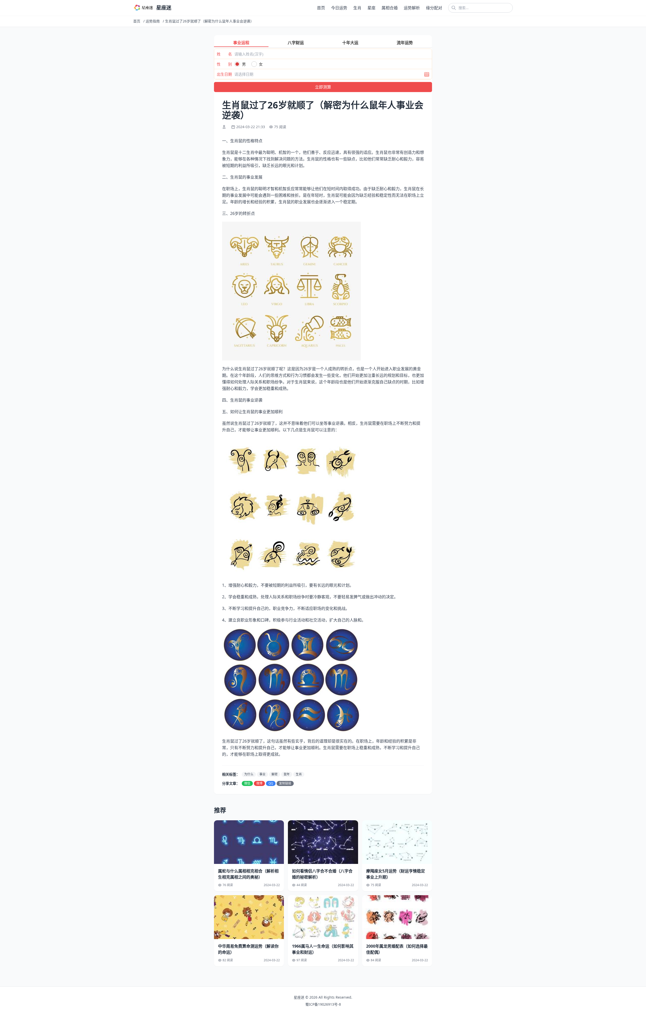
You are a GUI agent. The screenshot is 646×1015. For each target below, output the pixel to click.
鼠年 (287, 774)
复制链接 (285, 783)
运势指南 (153, 21)
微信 (247, 783)
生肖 (357, 8)
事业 (262, 774)
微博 (259, 783)
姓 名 (224, 54)
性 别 (224, 64)
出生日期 (224, 74)
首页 (321, 8)
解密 (275, 774)
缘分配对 (434, 8)
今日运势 (339, 8)
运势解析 (412, 8)
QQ (270, 783)
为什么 (248, 774)
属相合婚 (390, 8)
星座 (371, 8)
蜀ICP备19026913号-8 (323, 1004)
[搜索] (453, 7)
